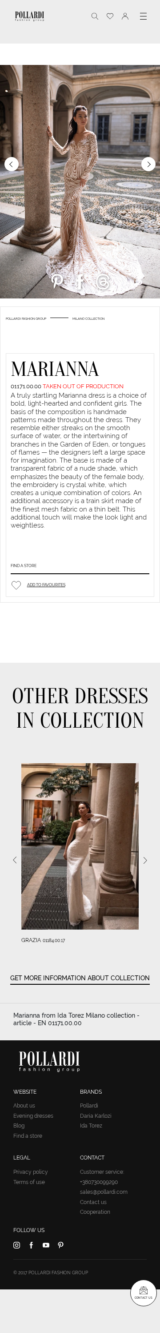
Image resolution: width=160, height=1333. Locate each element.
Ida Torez (91, 1126)
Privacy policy (30, 1172)
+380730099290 (99, 1182)
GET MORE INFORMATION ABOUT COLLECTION (80, 978)
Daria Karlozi (96, 1116)
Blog (18, 1126)
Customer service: (102, 1172)
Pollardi (89, 1106)
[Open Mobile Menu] (143, 16)
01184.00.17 (54, 940)
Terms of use (29, 1182)
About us (24, 1106)
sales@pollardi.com (104, 1192)
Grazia (31, 940)
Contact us (93, 1202)
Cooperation (95, 1212)
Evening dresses (33, 1116)
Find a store (23, 565)
